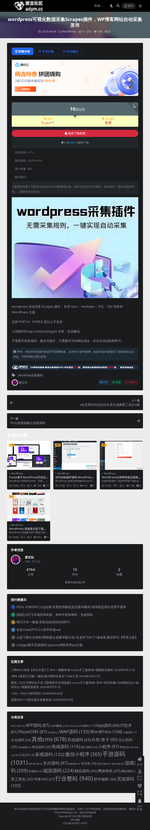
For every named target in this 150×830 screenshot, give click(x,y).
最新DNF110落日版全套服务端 (31, 700)
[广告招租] (75, 368)
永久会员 (110, 119)
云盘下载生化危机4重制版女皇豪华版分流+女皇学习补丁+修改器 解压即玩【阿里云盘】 (77, 637)
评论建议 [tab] (72, 51)
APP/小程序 (18, 726)
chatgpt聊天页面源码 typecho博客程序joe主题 (49, 645)
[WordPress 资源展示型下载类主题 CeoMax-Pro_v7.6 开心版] (28, 507)
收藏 (118, 382)
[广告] (75, 79)
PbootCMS (32, 731)
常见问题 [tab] (48, 51)
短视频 (35, 771)
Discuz (74, 725)
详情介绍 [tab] (24, 51)
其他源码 (79, 739)
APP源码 (37, 725)
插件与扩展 (35, 763)
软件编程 (105, 779)
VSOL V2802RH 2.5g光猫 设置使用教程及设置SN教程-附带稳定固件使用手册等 (71, 607)
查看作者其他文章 (75, 582)
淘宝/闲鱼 (118, 763)
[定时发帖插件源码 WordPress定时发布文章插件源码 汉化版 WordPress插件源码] (74, 455)
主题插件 (130, 732)
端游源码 (58, 770)
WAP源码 (74, 732)
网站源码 (129, 771)
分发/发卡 (104, 739)
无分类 (88, 763)
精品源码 (86, 770)
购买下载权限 (77, 133)
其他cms (49, 739)
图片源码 (89, 747)
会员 (49, 119)
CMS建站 (59, 726)
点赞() (133, 382)
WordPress (69, 31)
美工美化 (22, 779)
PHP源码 (53, 732)
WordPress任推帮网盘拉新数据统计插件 (121, 478)
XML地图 (75, 819)
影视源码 (50, 754)
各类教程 (24, 747)
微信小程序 (83, 754)
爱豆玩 (23, 382)
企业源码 (21, 740)
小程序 (108, 746)
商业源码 (41, 747)
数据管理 (74, 763)
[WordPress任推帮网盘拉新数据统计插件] (121, 455)
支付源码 (55, 763)
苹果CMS (44, 779)
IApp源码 (107, 725)
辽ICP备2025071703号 (75, 823)
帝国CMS (126, 747)
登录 (130, 6)
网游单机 (109, 770)
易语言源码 (104, 763)
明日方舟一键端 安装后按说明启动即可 (43, 622)
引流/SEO (27, 755)
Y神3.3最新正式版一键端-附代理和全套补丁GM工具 (44, 676)
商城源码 (66, 746)
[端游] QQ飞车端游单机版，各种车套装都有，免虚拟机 (54, 614)
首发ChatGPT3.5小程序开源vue (38, 629)
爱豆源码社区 (85, 816)
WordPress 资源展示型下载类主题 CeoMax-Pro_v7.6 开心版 (28, 530)
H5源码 (87, 726)
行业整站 (74, 778)
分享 (105, 382)
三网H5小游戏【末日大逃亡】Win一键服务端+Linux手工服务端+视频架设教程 (62, 670)
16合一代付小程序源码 (26, 693)
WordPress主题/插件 (30, 375)
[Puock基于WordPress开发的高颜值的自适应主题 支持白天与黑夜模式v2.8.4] (28, 455)
